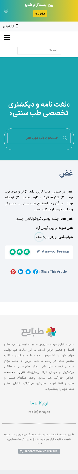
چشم (20, 218)
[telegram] (59, 26)
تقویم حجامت (15, 372)
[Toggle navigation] (7, 37)
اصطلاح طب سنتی (34, 203)
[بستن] (6, 11)
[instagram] (66, 26)
